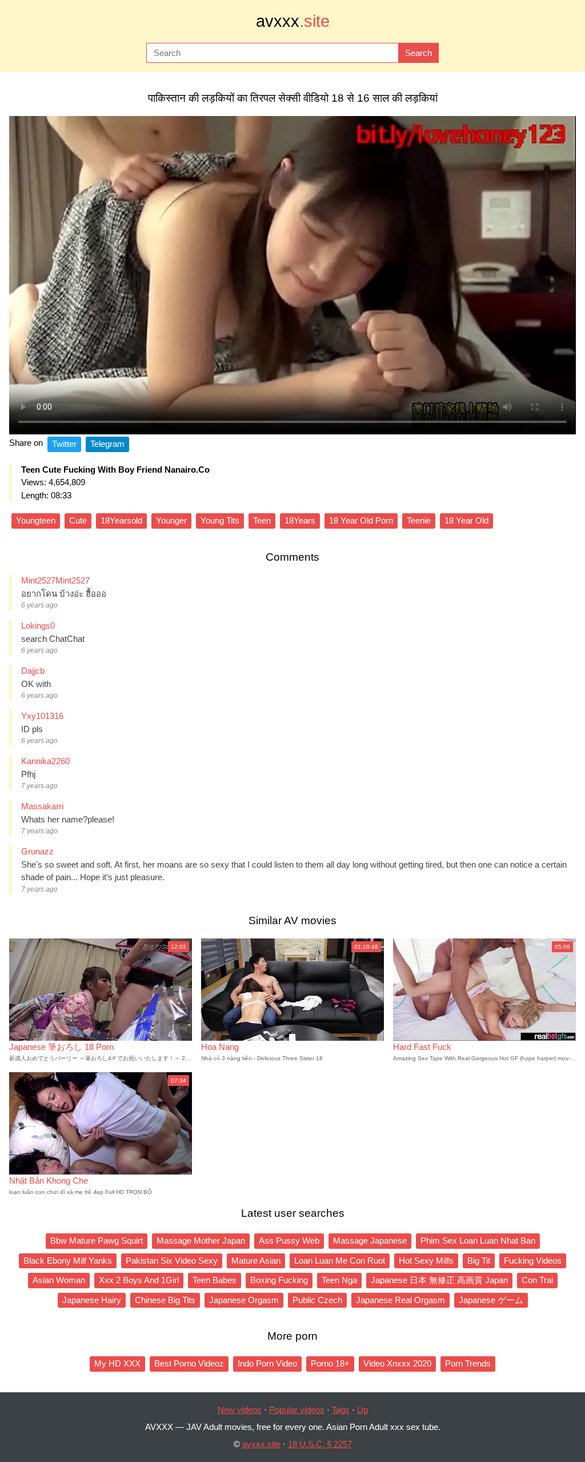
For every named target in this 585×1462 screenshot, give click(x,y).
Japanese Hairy (91, 1300)
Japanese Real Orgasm (400, 1300)
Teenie (419, 520)
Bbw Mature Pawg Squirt (96, 1240)
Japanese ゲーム (491, 1300)
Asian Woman (59, 1280)
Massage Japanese (370, 1240)
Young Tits (220, 520)
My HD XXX (117, 1363)
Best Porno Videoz (189, 1363)
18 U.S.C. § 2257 (320, 1444)
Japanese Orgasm (244, 1300)
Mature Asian (256, 1260)
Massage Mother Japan (201, 1240)
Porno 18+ (330, 1363)
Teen (262, 520)
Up (362, 1410)
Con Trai (537, 1280)
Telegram (107, 444)
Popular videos (296, 1410)
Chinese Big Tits (165, 1300)
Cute (78, 520)
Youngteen (35, 520)
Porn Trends (468, 1363)
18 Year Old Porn (361, 520)
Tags (341, 1410)
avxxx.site (261, 1444)
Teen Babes (215, 1280)
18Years (300, 520)
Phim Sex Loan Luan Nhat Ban (477, 1240)
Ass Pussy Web (289, 1240)
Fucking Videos (533, 1260)
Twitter (64, 444)
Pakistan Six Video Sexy (172, 1260)
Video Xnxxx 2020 (397, 1363)
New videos (240, 1410)
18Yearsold (121, 520)
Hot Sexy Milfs (426, 1260)
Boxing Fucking (279, 1280)
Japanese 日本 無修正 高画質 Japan (439, 1280)
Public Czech (317, 1300)
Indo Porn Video (267, 1363)
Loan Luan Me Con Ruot (339, 1260)
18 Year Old (466, 520)
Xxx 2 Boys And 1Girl (139, 1280)
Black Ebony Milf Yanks (67, 1260)
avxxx (293, 21)
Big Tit (478, 1260)
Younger (171, 520)
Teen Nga (339, 1280)
